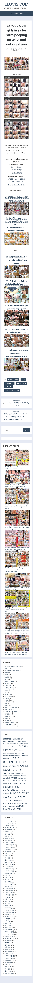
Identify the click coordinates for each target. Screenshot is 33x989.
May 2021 (7, 901)
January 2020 (9, 931)
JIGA (6, 692)
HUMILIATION (9, 766)
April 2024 (8, 836)
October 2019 (9, 936)
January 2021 (9, 909)
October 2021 (9, 892)
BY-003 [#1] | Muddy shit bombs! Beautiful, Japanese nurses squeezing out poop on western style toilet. (16, 224)
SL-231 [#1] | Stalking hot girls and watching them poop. (16, 260)
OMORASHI (6, 776)
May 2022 (8, 879)
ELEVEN (7, 678)
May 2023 (8, 857)
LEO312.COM (16, 4)
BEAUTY (15, 51)
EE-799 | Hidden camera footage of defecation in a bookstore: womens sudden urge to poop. (15, 569)
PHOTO (7, 705)
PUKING (5, 783)
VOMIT (14, 803)
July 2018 (7, 964)
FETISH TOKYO (9, 681)
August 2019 (8, 940)
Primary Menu (18, 14)
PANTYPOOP (12, 778)
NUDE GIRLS (20, 773)
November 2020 (9, 912)
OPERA (7, 698)
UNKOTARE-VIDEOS (10, 726)
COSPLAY (12, 750)
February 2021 (9, 907)
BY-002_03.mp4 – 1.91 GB (16, 184)
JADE (6, 691)
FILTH (6, 683)
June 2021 (8, 899)
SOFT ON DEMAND (10, 722)
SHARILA (7, 715)
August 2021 (8, 896)
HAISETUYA (8, 689)
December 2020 (9, 910)
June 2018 (8, 966)
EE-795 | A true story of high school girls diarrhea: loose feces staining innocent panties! (16, 506)
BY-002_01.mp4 (16, 167)
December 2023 (9, 844)
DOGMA (7, 676)
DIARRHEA (20, 750)
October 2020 (9, 914)
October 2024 (9, 825)
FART (19, 753)
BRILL (6, 674)
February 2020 (9, 929)
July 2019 (7, 942)
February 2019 (9, 951)
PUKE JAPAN (8, 709)
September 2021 (9, 894)
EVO (6, 679)
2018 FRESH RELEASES (11, 739)
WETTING (19, 803)
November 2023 (9, 846)
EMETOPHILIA (7, 753)
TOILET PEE (13, 797)
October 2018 (9, 959)
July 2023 (7, 853)
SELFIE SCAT (20, 790)
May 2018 (7, 968)
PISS (20, 781)
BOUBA (7, 672)
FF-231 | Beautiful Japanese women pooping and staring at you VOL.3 (16, 353)
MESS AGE (8, 694)
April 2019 (7, 947)
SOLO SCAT (16, 793)
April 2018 (7, 970)
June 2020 (8, 922)
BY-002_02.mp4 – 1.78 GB (16, 181)
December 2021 (9, 888)
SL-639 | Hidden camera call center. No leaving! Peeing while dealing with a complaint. (16, 609)
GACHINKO (8, 685)
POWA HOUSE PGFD (11, 707)
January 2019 (9, 953)
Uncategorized (9, 724)
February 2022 (9, 885)
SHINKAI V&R (8, 716)
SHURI (6, 718)
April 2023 (8, 859)
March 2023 (8, 860)
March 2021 (8, 905)
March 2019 (8, 949)
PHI (6, 703)
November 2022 (9, 868)
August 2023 (8, 851)
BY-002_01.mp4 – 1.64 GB (16, 179)
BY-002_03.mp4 (16, 172)
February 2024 (9, 840)
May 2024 (8, 835)
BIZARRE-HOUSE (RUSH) (12, 670)
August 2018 (8, 962)
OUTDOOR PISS (14, 776)
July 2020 (7, 920)
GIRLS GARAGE (9, 687)
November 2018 (9, 957)
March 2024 (8, 838)
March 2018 (8, 971)
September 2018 (9, 960)
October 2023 (9, 848)
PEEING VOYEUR (10, 781)
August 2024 (8, 829)
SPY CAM (8, 387)
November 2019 (9, 934)
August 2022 (8, 873)
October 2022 (9, 870)
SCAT (23, 379)
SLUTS (7, 720)
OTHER (7, 700)
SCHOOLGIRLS (21, 383)
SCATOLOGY (9, 383)
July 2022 (7, 875)
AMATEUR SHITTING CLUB (13, 666)
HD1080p (20, 762)
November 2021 (9, 890)
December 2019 (9, 933)
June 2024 (8, 833)
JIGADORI (14, 770)
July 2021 (7, 897)
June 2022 (8, 877)
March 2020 (8, 927)
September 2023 (10, 849)
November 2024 (9, 823)
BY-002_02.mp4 (16, 170)
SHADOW (7, 713)
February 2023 (9, 862)
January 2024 (9, 842)
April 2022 (8, 881)
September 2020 (10, 916)
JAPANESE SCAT (13, 379)
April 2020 (8, 925)
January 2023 (9, 864)
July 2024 (7, 831)
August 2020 (8, 918)
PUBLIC (24, 780)
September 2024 (10, 827)
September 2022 (9, 872)
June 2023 (8, 855)
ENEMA (14, 753)
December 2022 (9, 866)
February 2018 (9, 973)
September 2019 (9, 938)
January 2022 (9, 886)
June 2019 (8, 944)
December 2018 (9, 955)
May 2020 (8, 923)
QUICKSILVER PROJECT (12, 711)
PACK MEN (8, 702)
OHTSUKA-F (8, 696)
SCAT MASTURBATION (19, 783)
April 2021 (7, 903)
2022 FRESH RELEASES (16, 743)
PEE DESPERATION (24, 778)
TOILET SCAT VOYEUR (12, 390)
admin (8, 49)
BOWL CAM (13, 747)
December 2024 (9, 822)
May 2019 (7, 946)
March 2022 (8, 883)
